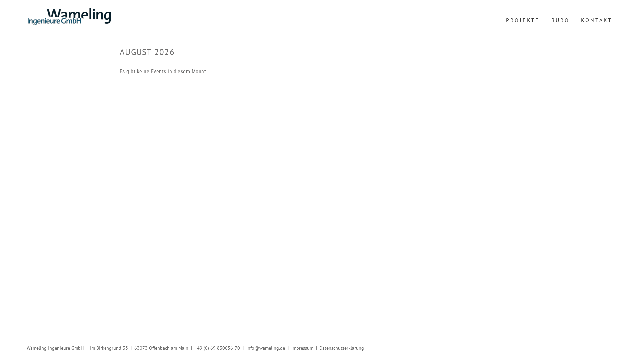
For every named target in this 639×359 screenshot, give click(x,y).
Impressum (302, 348)
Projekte (523, 20)
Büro (560, 20)
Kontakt (596, 20)
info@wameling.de (265, 348)
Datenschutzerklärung (342, 348)
